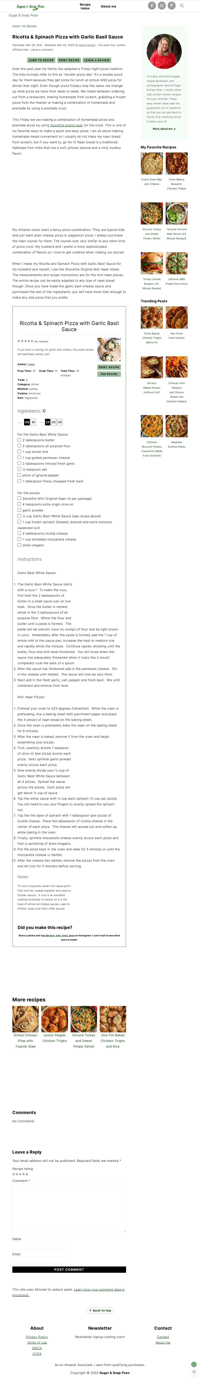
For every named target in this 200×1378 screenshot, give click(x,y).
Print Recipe (69, 60)
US (27, 422)
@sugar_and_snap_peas (60, 935)
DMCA (37, 1348)
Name (16, 1239)
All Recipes (30, 25)
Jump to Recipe (41, 60)
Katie (31, 364)
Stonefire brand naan (66, 125)
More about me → (164, 128)
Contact (163, 1337)
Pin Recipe (109, 374)
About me (108, 6)
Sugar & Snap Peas (23, 15)
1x (48, 422)
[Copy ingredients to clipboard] (44, 410)
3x (60, 422)
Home (16, 25)
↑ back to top (100, 1310)
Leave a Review (97, 60)
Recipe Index (85, 6)
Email (16, 1254)
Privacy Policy (37, 1337)
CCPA (36, 1354)
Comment (21, 1181)
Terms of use (37, 1342)
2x (54, 422)
